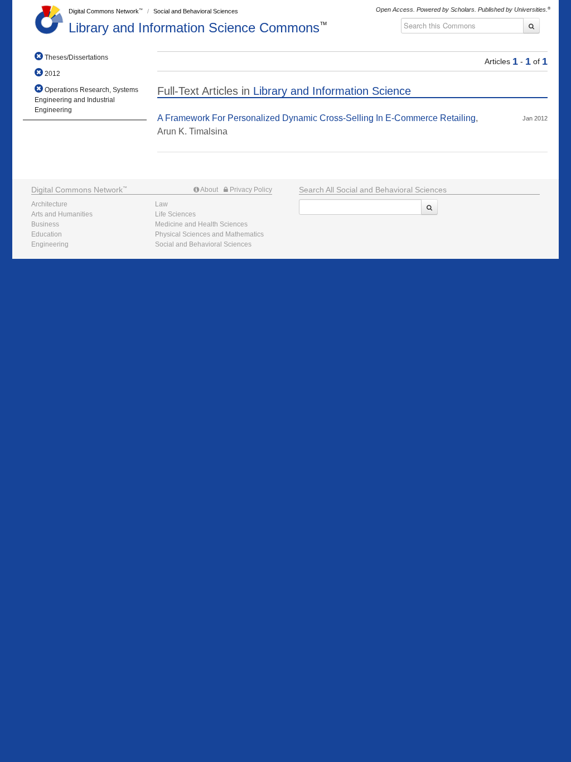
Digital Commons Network (104, 11)
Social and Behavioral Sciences (195, 11)
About (208, 190)
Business (45, 224)
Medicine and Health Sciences (201, 224)
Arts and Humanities (62, 214)
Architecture (49, 204)
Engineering (50, 244)
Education (46, 234)
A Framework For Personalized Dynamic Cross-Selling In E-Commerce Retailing (316, 118)
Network (77, 189)
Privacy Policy (250, 190)
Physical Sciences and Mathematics (209, 234)
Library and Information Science (194, 27)
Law (161, 204)
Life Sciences (175, 214)
